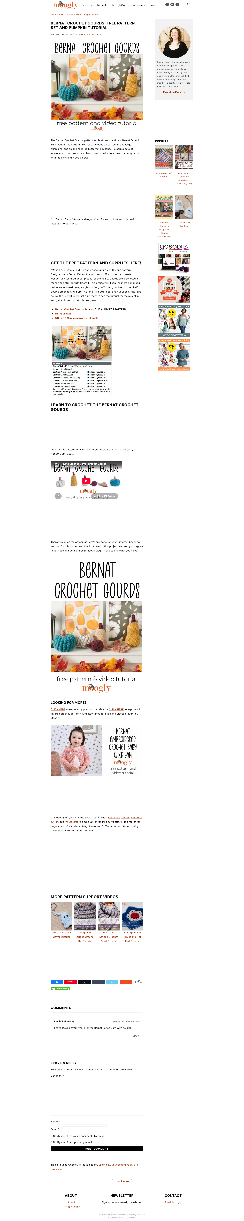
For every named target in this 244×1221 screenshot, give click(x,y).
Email (55, 1129)
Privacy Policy (71, 1206)
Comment (57, 1075)
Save (71, 981)
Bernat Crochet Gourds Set (71, 309)
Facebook (114, 817)
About (71, 1202)
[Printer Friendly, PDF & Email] (60, 989)
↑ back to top (122, 1181)
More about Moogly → (174, 92)
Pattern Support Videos (87, 14)
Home (53, 14)
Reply (135, 1035)
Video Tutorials (66, 14)
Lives (153, 5)
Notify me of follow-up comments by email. (79, 1136)
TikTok (54, 821)
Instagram (71, 821)
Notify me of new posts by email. (73, 1142)
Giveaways (138, 5)
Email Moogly (173, 1202)
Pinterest (136, 817)
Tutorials (102, 5)
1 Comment (97, 34)
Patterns (87, 5)
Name (55, 1121)
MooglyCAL (119, 5)
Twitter (125, 817)
